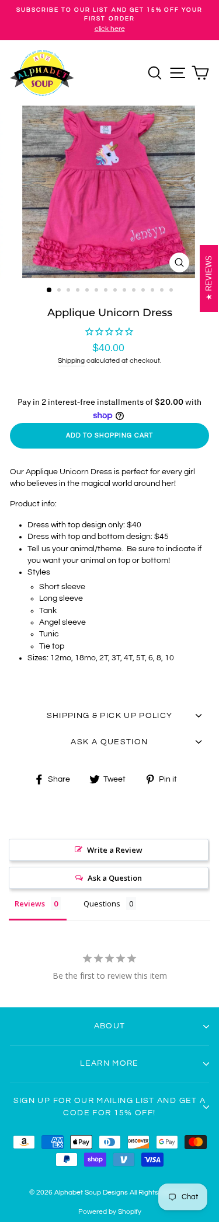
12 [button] (154, 291)
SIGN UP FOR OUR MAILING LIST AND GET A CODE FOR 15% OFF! (109, 1106)
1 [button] (50, 290)
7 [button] (107, 291)
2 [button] (60, 291)
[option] (109, 20)
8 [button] (116, 291)
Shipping (71, 361)
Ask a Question (115, 878)
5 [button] (88, 291)
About (110, 1026)
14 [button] (172, 291)
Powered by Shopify (109, 1212)
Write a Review (114, 850)
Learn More (109, 1063)
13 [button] (163, 291)
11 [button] (144, 291)
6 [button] (97, 291)
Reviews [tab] (30, 903)
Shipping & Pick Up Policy (110, 716)
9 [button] (125, 291)
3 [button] (69, 291)
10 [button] (135, 291)
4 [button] (79, 291)
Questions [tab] (102, 903)
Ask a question (109, 742)
